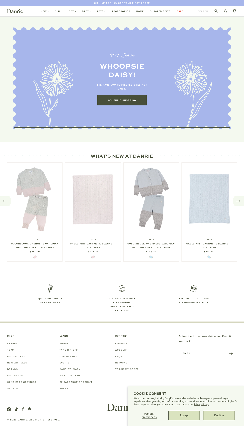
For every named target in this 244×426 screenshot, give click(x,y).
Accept (184, 415)
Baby (85, 11)
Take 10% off (68, 350)
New (44, 11)
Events (64, 362)
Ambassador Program (75, 382)
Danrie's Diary (69, 369)
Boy (71, 11)
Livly (34, 239)
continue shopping (122, 100)
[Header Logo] (15, 11)
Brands (12, 369)
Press (63, 388)
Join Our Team (69, 375)
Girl (58, 11)
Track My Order (127, 369)
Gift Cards (15, 375)
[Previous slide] (5, 201)
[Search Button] (216, 11)
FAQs (118, 356)
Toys (100, 11)
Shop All (13, 388)
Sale (180, 11)
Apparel (13, 343)
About (63, 343)
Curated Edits (160, 11)
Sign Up (99, 3)
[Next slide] (238, 201)
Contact (121, 343)
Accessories (121, 11)
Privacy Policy (201, 404)
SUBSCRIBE (231, 353)
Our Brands (68, 356)
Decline (219, 415)
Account (121, 350)
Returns (121, 362)
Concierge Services (21, 382)
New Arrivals (17, 362)
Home (140, 11)
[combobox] (206, 11)
